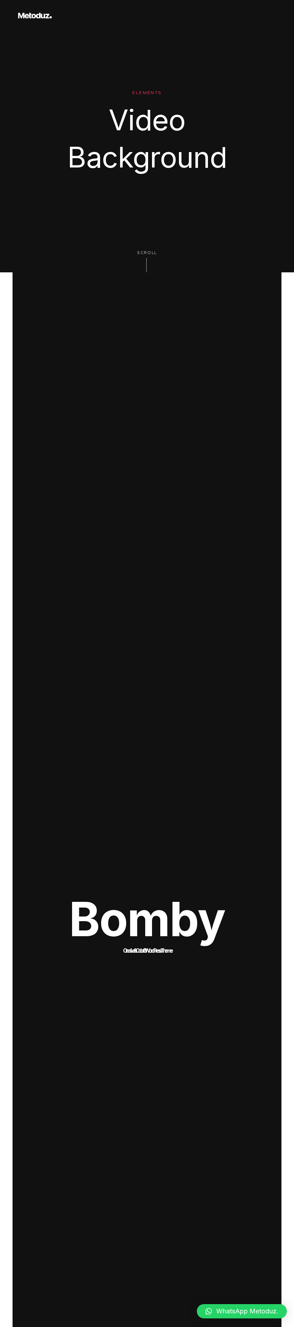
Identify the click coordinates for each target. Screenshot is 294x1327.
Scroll (147, 253)
